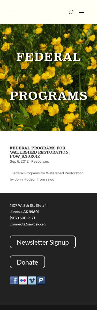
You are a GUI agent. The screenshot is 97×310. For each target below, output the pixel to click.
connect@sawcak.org (28, 224)
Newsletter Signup (43, 242)
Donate (27, 262)
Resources (40, 161)
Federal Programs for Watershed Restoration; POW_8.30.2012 (40, 152)
